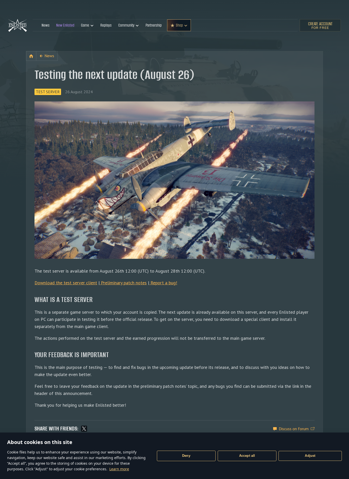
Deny (186, 456)
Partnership (154, 25)
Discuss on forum (294, 428)
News (46, 25)
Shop (179, 25)
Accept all (247, 456)
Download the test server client (65, 283)
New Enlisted (65, 25)
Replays (106, 25)
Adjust (310, 456)
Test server (48, 91)
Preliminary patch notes (123, 283)
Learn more (119, 468)
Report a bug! (163, 283)
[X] (84, 429)
